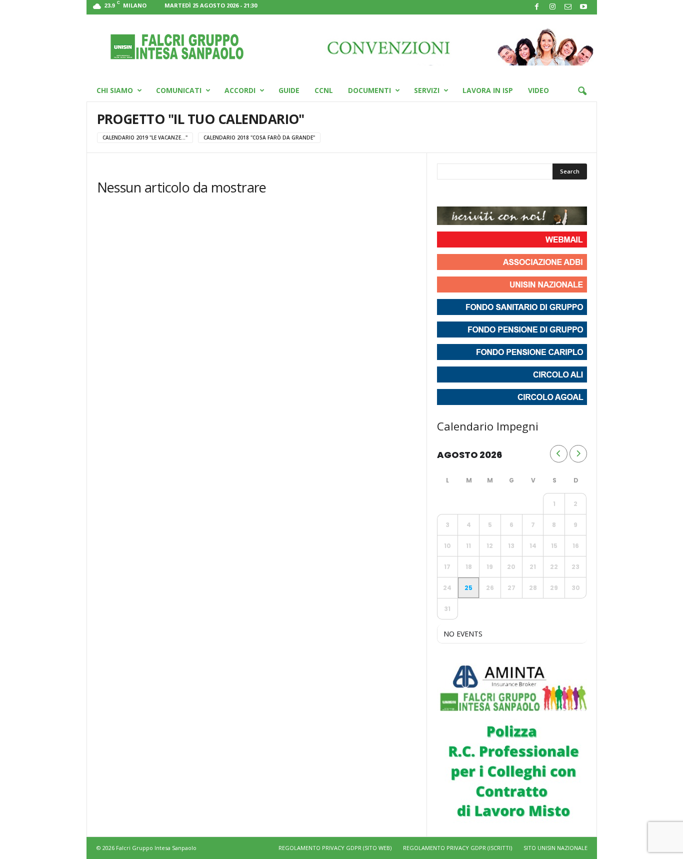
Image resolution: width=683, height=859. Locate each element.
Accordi (240, 90)
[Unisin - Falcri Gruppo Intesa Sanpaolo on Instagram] (464, 194)
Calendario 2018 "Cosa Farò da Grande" (259, 137)
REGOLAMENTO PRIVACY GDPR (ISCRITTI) (457, 848)
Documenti (369, 90)
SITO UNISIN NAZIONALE (556, 848)
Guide (289, 90)
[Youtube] (584, 7)
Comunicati (179, 90)
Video (538, 90)
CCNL (323, 90)
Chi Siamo (114, 90)
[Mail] (568, 7)
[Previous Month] (559, 453)
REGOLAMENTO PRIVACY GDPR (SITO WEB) (335, 848)
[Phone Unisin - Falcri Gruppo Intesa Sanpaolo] (500, 194)
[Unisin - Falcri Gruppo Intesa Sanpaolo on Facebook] (446, 194)
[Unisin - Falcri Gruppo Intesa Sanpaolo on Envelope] (518, 194)
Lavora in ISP (487, 90)
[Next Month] (578, 453)
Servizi (427, 90)
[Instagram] (552, 7)
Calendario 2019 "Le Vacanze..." (145, 137)
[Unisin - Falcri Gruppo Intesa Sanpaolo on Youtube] (482, 194)
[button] (582, 91)
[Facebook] (537, 7)
